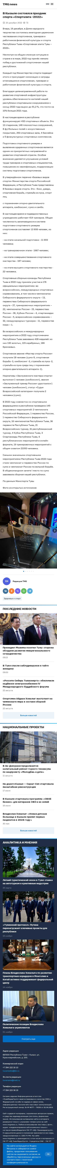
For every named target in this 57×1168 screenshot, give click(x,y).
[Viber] (17, 591)
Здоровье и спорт (12, 598)
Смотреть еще (28, 1039)
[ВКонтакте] (5, 591)
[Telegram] (30, 591)
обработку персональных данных (23, 1157)
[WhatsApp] (24, 591)
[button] (23, 571)
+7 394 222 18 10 (10, 1067)
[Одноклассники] (11, 591)
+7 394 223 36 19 (10, 1090)
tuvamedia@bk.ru (11, 1071)
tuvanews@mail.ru (11, 1080)
